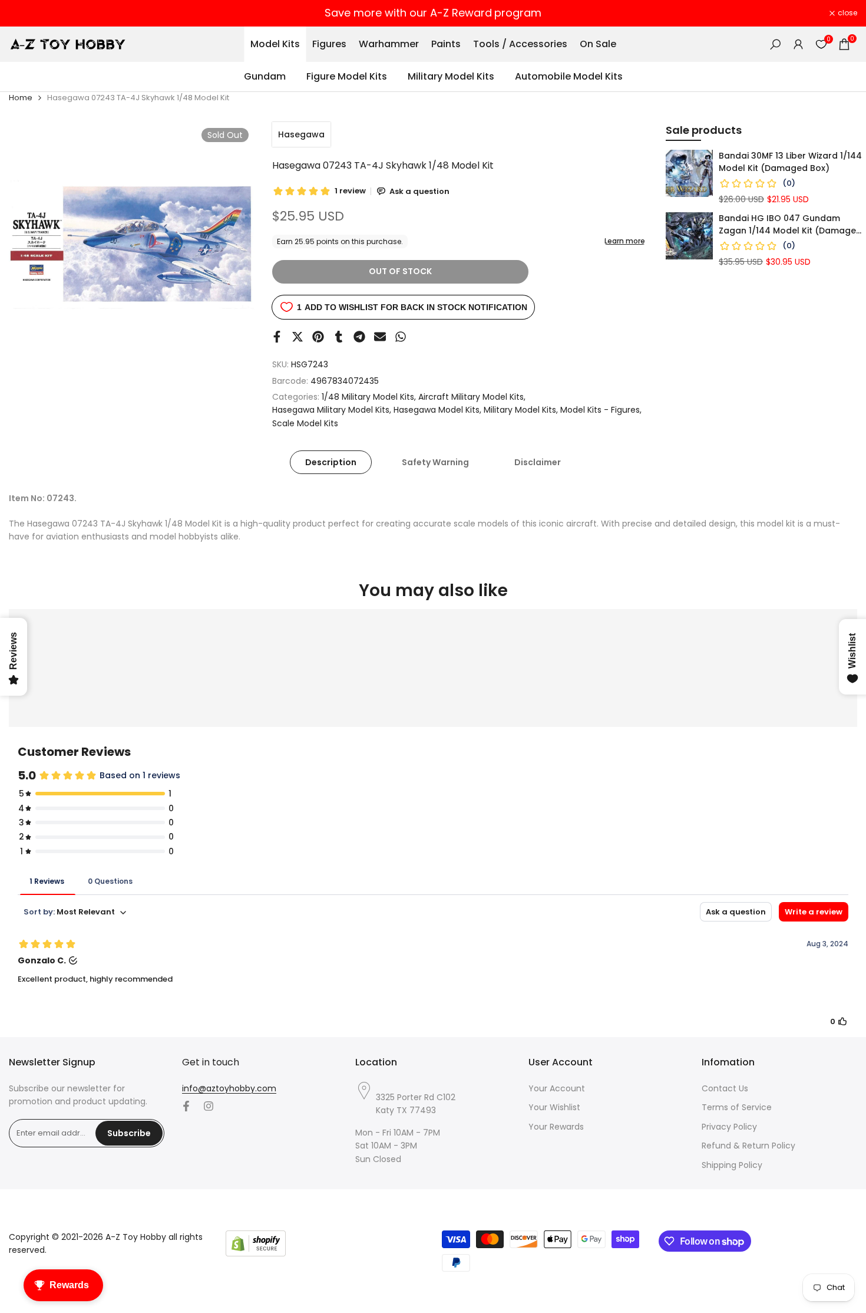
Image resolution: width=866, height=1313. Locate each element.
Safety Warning (435, 462)
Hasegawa (301, 134)
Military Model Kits (520, 410)
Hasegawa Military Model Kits (330, 410)
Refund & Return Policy (748, 1145)
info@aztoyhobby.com (229, 1088)
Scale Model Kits (305, 423)
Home (20, 97)
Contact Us (725, 1088)
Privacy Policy (729, 1127)
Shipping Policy (732, 1165)
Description (330, 462)
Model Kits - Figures (600, 410)
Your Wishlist (554, 1107)
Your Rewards (556, 1127)
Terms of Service (737, 1107)
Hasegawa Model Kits (437, 410)
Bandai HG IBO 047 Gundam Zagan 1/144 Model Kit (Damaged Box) (790, 224)
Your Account (556, 1088)
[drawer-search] (775, 44)
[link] (689, 173)
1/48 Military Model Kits (368, 397)
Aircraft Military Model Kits (471, 397)
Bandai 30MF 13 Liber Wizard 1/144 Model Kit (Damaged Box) (790, 162)
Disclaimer (537, 462)
